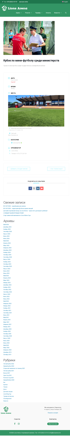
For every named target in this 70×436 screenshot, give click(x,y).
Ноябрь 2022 (7, 287)
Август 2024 (6, 259)
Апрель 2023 (7, 278)
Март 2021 (6, 322)
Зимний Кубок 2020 (8, 380)
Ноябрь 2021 (7, 308)
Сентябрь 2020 (7, 336)
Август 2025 (6, 234)
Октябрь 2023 (7, 264)
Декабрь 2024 (7, 250)
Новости (57, 13)
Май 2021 (6, 317)
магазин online (23, 1)
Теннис (5, 387)
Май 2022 (6, 301)
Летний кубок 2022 (8, 363)
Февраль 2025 (7, 247)
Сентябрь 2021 (7, 312)
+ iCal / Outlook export (56, 169)
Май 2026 (6, 224)
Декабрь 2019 (7, 352)
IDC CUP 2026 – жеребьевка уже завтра (14, 206)
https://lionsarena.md (13, 135)
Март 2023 (6, 280)
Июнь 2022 (6, 299)
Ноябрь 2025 (7, 229)
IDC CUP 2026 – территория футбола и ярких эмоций (18, 208)
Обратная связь (52, 424)
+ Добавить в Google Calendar (19, 169)
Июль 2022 (6, 296)
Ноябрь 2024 (7, 252)
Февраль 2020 (7, 350)
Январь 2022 (6, 306)
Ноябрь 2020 (7, 331)
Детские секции (7, 391)
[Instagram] (18, 423)
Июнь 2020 (6, 343)
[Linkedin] (38, 188)
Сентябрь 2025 (7, 231)
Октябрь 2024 (7, 254)
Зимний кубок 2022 (8, 366)
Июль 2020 (6, 340)
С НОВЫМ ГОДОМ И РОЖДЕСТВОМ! (13, 213)
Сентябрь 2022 (7, 292)
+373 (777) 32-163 (22, 153)
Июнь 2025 (6, 238)
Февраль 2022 (7, 303)
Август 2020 (6, 338)
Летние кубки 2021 (8, 370)
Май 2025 (6, 241)
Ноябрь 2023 (7, 261)
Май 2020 (6, 345)
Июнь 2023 (6, 273)
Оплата (48, 13)
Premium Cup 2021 (8, 377)
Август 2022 (6, 294)
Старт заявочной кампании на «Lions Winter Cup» (17, 215)
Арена (18, 13)
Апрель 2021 (7, 319)
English (66, 1)
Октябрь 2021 (7, 310)
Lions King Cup (7, 394)
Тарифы (38, 13)
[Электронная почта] (41, 188)
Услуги (27, 13)
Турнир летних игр (8, 396)
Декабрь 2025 (7, 227)
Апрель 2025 (7, 243)
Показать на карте (53, 412)
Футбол (5, 384)
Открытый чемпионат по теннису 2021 (14, 368)
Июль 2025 (6, 236)
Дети (4, 389)
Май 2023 (6, 275)
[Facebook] (30, 188)
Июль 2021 (6, 315)
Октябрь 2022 (7, 289)
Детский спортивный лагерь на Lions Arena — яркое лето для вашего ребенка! (25, 210)
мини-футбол (17, 142)
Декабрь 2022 (7, 285)
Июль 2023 (6, 271)
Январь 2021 (6, 326)
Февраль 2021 (7, 324)
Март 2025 (6, 245)
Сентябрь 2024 (7, 257)
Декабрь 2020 (7, 329)
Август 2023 (6, 268)
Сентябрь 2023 (7, 266)
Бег (4, 382)
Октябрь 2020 (7, 333)
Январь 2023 (6, 282)
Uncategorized (7, 398)
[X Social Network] (34, 188)
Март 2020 (6, 347)
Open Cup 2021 (7, 375)
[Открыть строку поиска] (65, 13)
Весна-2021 (6, 373)
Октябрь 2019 (7, 354)
